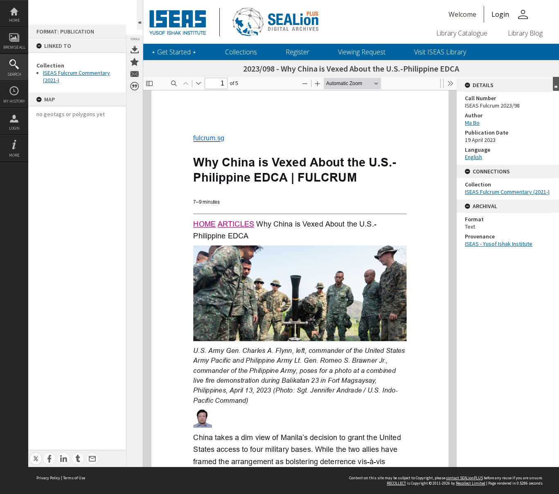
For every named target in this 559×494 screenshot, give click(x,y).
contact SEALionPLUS (464, 478)
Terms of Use (74, 478)
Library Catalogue (461, 33)
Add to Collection (134, 62)
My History (14, 101)
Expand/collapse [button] (556, 84)
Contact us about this (134, 74)
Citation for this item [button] (134, 86)
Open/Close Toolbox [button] (140, 15)
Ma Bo (472, 122)
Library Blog (525, 33)
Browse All (14, 47)
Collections (241, 52)
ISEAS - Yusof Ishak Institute (498, 243)
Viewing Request (361, 52)
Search (14, 74)
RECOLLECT (396, 483)
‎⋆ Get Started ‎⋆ (173, 52)
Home (14, 20)
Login (14, 128)
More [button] (14, 155)
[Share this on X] (35, 454)
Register (297, 52)
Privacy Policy (48, 478)
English (473, 157)
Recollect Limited (470, 483)
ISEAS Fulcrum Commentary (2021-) (507, 191)
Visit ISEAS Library (440, 52)
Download (134, 49)
